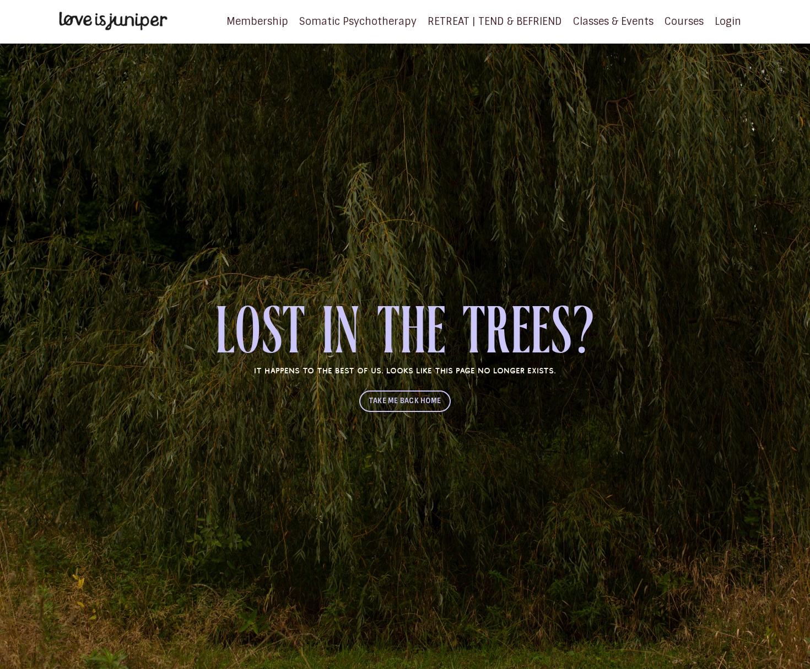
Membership (257, 21)
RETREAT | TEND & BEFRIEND (495, 21)
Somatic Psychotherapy (358, 21)
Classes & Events (613, 21)
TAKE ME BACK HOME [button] (405, 400)
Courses (684, 21)
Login (728, 21)
